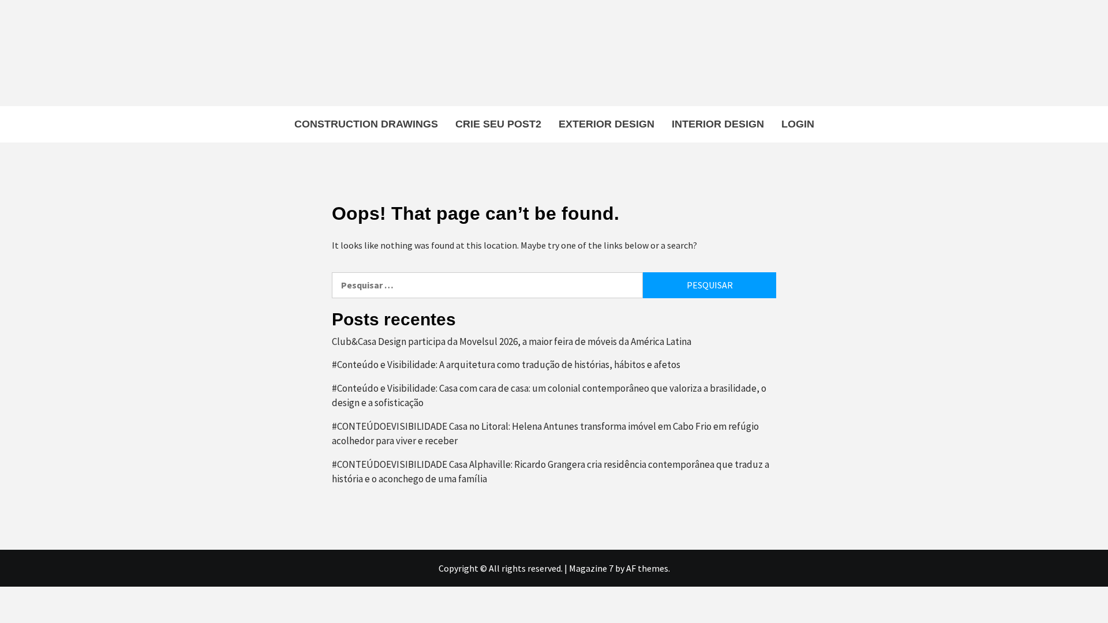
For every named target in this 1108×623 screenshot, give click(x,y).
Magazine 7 (591, 568)
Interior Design (718, 124)
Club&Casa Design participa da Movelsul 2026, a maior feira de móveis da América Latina (511, 341)
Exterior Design (606, 124)
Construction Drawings (366, 124)
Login (797, 124)
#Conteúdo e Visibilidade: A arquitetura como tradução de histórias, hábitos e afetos (506, 364)
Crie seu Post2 (498, 124)
